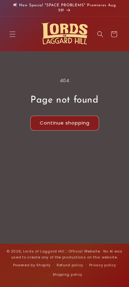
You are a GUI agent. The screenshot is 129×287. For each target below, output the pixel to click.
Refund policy (70, 265)
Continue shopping (65, 123)
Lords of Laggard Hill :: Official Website (61, 251)
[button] (12, 34)
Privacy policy (102, 265)
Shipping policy (68, 274)
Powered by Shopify (32, 264)
